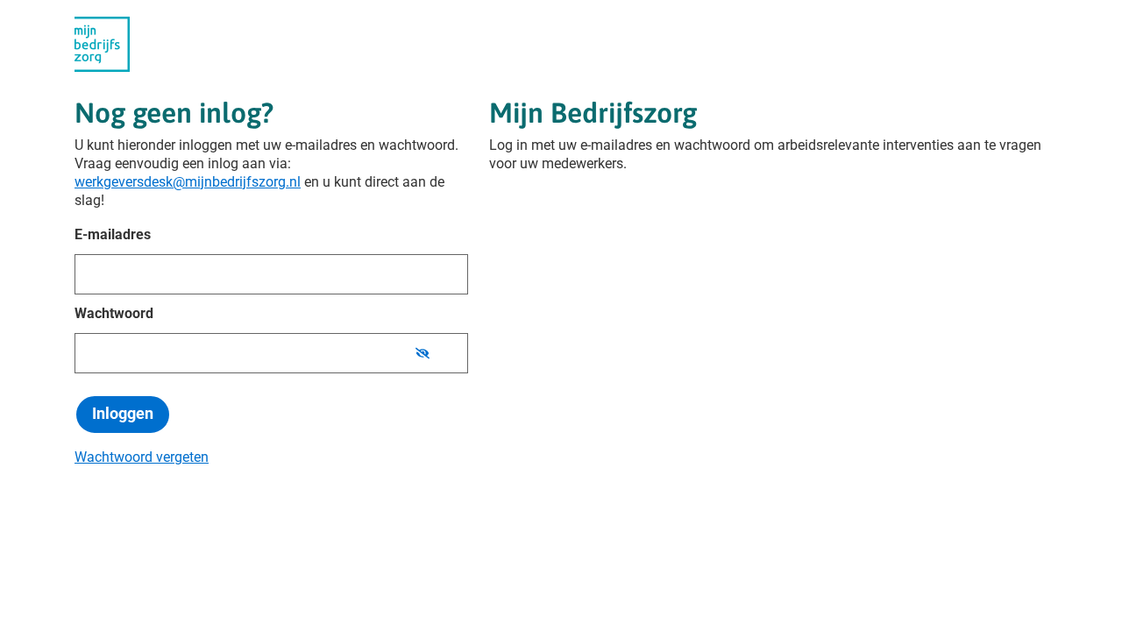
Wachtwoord (114, 313)
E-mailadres (113, 234)
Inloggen (122, 413)
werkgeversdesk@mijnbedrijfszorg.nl (188, 182)
